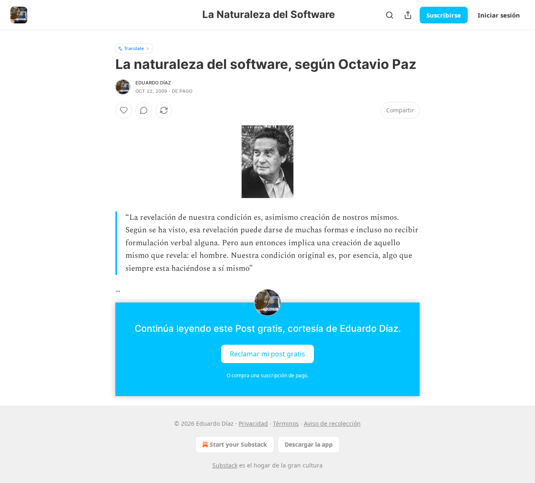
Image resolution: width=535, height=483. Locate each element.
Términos (286, 423)
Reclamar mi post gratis (267, 353)
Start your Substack (238, 444)
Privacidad (253, 423)
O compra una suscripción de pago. (267, 375)
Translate (134, 48)
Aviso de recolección (332, 423)
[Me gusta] (123, 110)
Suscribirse (443, 15)
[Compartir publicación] (408, 15)
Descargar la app (309, 444)
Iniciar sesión (499, 15)
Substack (224, 465)
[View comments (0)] (143, 110)
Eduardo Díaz (153, 83)
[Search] (389, 15)
